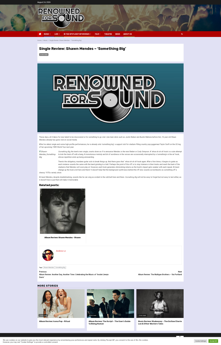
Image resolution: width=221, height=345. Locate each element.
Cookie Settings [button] (200, 341)
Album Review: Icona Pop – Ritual (54, 321)
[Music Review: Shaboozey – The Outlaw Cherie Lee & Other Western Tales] (160, 303)
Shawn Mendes (49, 267)
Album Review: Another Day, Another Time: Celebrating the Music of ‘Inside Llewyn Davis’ (74, 274)
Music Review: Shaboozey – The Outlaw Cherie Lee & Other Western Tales (160, 322)
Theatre (108, 34)
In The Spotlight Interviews (76, 34)
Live (56, 34)
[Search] (181, 34)
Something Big (60, 267)
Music (46, 34)
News (117, 34)
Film (97, 34)
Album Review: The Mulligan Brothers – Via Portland (160, 273)
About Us (127, 34)
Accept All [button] (213, 341)
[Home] (40, 34)
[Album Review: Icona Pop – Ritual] (61, 303)
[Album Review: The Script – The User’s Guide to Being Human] (110, 303)
